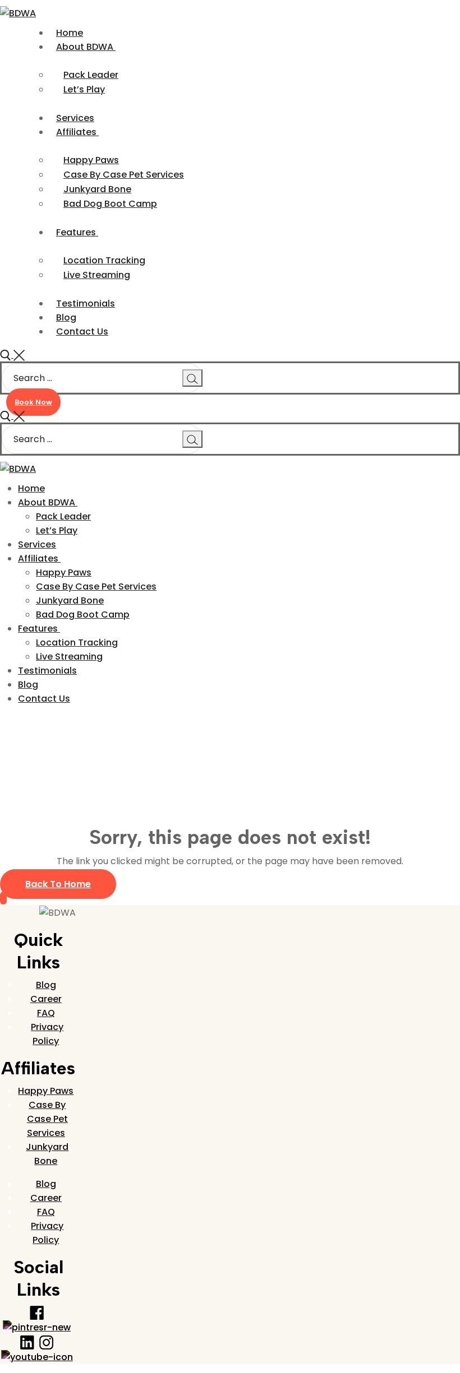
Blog (46, 984)
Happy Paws (45, 1090)
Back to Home (58, 884)
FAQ (46, 1012)
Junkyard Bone (47, 1153)
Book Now (33, 402)
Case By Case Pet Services (47, 1118)
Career (46, 998)
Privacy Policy (47, 1034)
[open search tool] (12, 354)
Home (13, 743)
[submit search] (192, 378)
